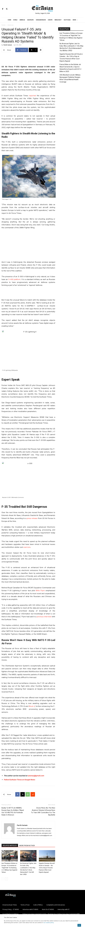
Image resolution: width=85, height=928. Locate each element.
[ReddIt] (33, 794)
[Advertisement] (28, 59)
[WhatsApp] (27, 794)
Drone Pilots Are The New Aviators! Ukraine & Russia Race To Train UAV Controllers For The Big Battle (43, 811)
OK (79, 925)
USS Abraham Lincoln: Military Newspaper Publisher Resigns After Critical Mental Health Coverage (70, 78)
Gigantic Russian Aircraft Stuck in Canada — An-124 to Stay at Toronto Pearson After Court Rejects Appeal (47, 867)
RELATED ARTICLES (10, 845)
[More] (40, 50)
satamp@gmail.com (36, 776)
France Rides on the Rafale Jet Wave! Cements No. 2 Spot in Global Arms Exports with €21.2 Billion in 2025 (70, 68)
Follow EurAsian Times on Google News (19, 780)
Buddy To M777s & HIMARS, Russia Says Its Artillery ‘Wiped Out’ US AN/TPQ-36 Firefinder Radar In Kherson (13, 811)
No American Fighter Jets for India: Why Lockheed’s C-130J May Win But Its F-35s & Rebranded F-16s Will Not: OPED (71, 47)
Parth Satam (8, 45)
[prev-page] (3, 878)
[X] (6, 9)
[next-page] (6, 878)
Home (3, 25)
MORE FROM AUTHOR (27, 845)
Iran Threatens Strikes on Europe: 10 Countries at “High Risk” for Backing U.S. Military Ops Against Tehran (9, 867)
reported (32, 96)
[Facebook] (2, 9)
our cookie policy (49, 922)
